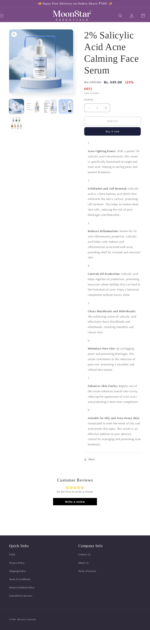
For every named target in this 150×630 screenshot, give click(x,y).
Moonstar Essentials (26, 619)
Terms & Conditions (20, 579)
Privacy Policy (16, 562)
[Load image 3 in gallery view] (49, 106)
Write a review (75, 501)
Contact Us (84, 554)
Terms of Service (87, 571)
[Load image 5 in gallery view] (16, 123)
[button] (120, 16)
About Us (83, 562)
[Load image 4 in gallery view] (66, 106)
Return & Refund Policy (22, 587)
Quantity (88, 99)
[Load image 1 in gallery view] (16, 106)
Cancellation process (20, 595)
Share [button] (91, 459)
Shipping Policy (17, 571)
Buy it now (112, 131)
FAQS (12, 554)
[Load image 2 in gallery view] (33, 106)
